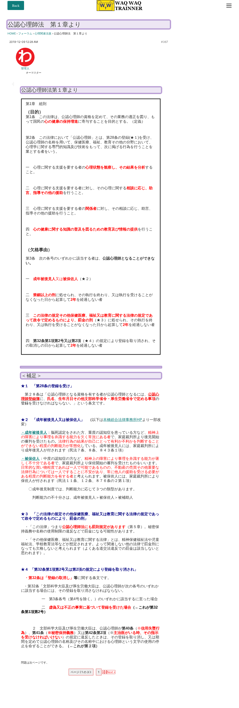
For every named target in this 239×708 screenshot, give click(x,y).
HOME (11, 33)
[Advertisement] (206, 90)
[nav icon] (229, 5)
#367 (164, 42)
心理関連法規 (43, 33)
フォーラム (25, 33)
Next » (111, 672)
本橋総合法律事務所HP (122, 420)
